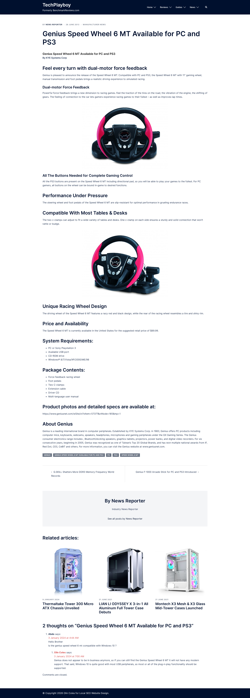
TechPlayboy (57, 5)
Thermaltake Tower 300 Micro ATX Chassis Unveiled (68, 606)
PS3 (115, 455)
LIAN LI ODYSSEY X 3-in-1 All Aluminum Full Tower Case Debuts (123, 608)
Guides (179, 7)
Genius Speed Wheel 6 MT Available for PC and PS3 (79, 455)
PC (108, 455)
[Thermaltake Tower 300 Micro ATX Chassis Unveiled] (69, 570)
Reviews (164, 7)
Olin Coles (60, 652)
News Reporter (54, 24)
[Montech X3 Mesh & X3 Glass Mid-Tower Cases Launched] (181, 570)
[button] (206, 7)
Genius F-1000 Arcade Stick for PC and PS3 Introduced (166, 471)
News (192, 7)
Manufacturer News (94, 24)
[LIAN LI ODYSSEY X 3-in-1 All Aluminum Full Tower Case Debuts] (125, 570)
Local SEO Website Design (93, 693)
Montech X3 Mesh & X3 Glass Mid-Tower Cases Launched (180, 606)
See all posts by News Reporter (125, 518)
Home (149, 7)
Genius (47, 455)
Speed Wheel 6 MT (130, 455)
